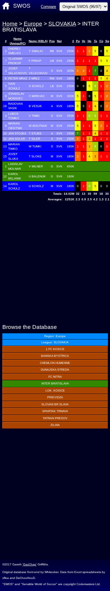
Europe (33, 24)
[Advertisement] (55, 263)
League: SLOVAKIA (55, 342)
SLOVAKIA (62, 24)
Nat (59, 41)
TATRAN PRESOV (55, 418)
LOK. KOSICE (55, 390)
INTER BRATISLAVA (55, 383)
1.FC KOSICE (55, 349)
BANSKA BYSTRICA (55, 355)
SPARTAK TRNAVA (55, 411)
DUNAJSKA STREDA (55, 369)
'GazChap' (30, 564)
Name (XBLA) (38, 41)
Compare (48, 6)
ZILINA (55, 425)
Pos (52, 41)
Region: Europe (55, 336)
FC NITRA (55, 376)
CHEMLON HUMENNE (55, 362)
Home (10, 24)
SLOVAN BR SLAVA (55, 404)
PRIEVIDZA (55, 397)
